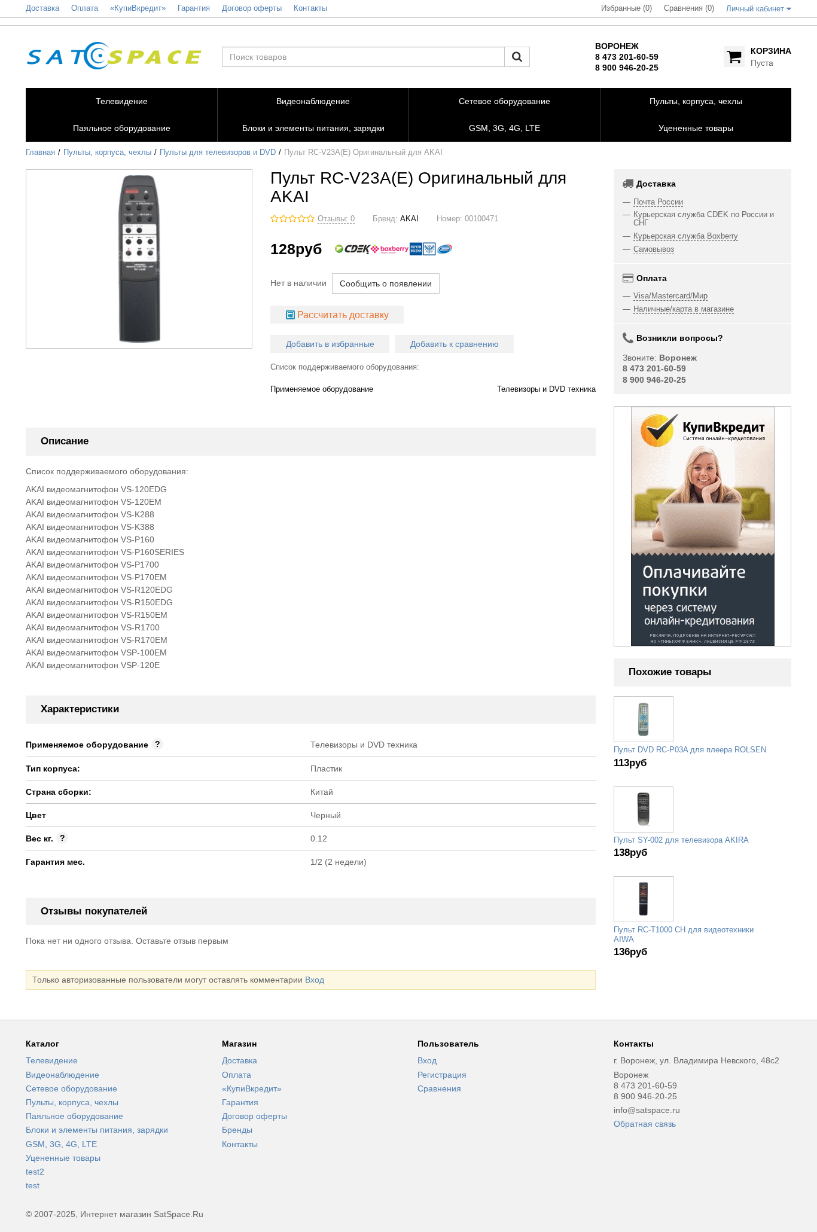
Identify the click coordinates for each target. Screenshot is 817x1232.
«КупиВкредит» (252, 1088)
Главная (40, 152)
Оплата (236, 1074)
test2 (35, 1171)
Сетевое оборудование (71, 1088)
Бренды (237, 1130)
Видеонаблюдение (62, 1074)
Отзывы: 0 (336, 219)
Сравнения (439, 1088)
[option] (702, 526)
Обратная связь (645, 1124)
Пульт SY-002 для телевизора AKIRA (681, 840)
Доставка (239, 1060)
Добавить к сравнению (454, 344)
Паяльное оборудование (74, 1116)
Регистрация (442, 1074)
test (32, 1185)
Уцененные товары (63, 1158)
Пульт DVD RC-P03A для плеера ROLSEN (690, 750)
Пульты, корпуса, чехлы (107, 152)
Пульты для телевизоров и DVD (218, 152)
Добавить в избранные (330, 344)
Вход (314, 979)
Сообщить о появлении (386, 283)
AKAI (409, 219)
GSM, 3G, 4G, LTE (61, 1144)
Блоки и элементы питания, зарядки (97, 1130)
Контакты (240, 1144)
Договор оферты (254, 1116)
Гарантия (240, 1102)
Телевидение (52, 1060)
